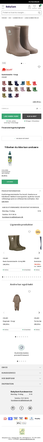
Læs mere (5, 202)
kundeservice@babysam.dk (12, 217)
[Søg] (39, 13)
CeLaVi (4, 77)
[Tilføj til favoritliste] (39, 67)
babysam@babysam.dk (27, 439)
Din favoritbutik (34, 2)
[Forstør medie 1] (21, 41)
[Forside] (11, 7)
